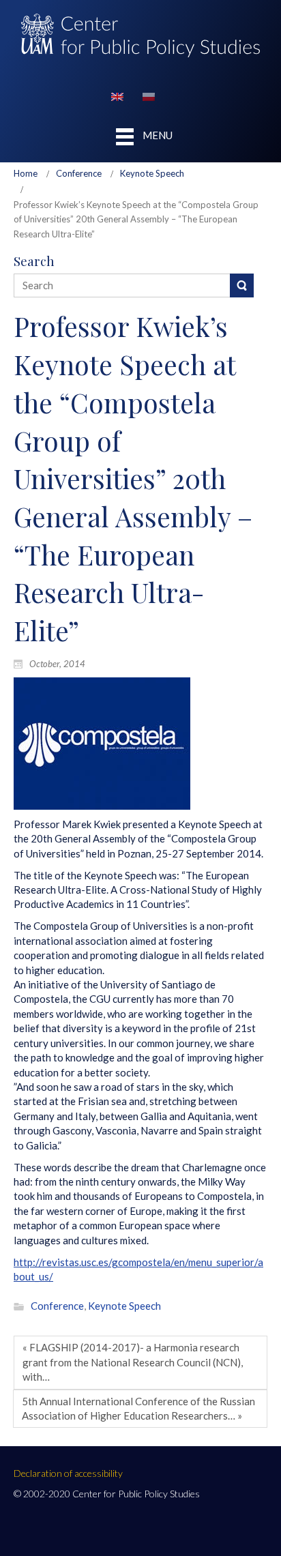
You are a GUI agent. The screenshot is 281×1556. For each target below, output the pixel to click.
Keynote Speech (152, 173)
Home (26, 173)
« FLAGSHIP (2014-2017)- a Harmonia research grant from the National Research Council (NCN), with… (133, 1362)
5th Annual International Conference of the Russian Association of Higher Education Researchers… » (138, 1408)
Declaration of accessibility (68, 1473)
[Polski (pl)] (149, 95)
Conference (79, 173)
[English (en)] (117, 95)
